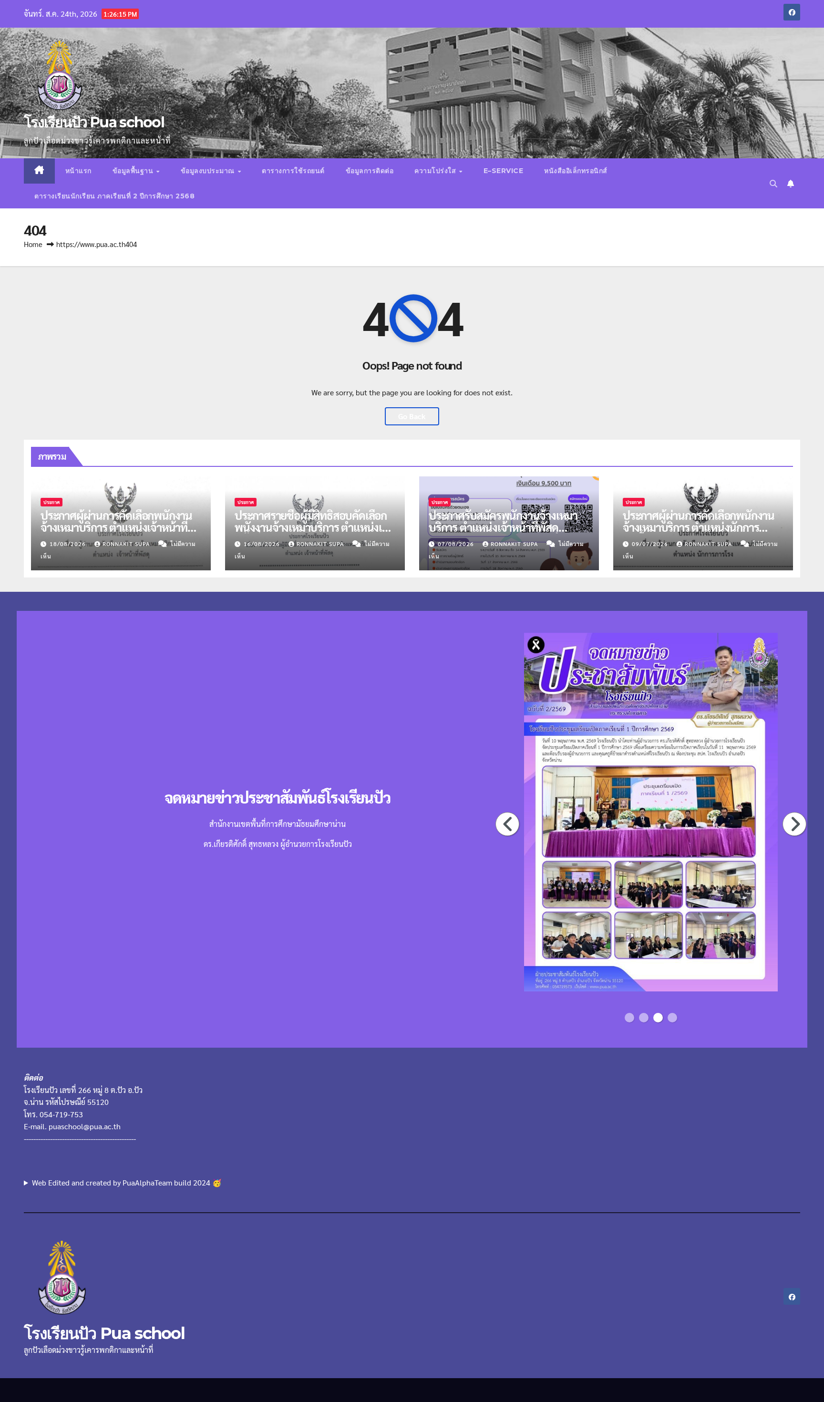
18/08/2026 (69, 543)
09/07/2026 (651, 543)
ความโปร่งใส (436, 170)
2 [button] (644, 1017)
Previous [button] (508, 824)
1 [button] (629, 1017)
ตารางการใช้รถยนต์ (293, 170)
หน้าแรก (78, 170)
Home (33, 243)
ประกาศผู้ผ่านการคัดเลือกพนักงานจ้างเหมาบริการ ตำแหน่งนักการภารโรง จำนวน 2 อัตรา (698, 526)
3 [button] (658, 1017)
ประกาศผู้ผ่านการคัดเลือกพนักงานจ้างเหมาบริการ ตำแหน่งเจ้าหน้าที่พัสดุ (116, 526)
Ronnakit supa (127, 543)
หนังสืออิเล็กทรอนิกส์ (576, 170)
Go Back (412, 416)
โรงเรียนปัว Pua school (94, 122)
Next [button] (795, 824)
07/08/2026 (457, 543)
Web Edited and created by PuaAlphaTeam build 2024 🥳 (127, 1182)
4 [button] (672, 1017)
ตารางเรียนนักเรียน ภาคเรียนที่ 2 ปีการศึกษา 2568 (114, 196)
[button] (773, 183)
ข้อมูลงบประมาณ (209, 170)
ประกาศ (51, 502)
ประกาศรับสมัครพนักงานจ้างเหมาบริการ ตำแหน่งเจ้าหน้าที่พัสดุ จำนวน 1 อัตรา (503, 526)
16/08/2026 (263, 543)
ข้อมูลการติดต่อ (370, 170)
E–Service (504, 170)
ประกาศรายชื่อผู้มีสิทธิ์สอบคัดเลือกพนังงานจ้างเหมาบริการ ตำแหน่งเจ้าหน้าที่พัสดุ (314, 526)
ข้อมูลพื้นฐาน (134, 170)
